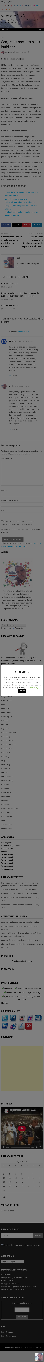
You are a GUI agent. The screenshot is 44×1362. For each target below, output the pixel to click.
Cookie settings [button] (34, 687)
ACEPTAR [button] (22, 691)
